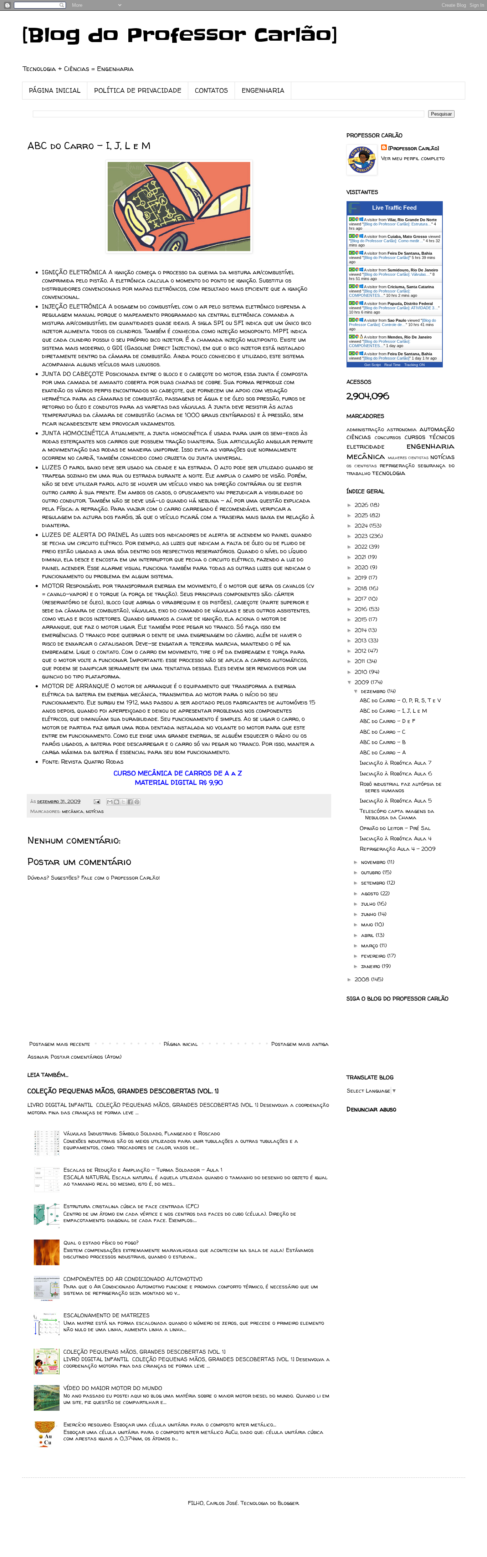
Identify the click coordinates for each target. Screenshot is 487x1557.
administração (365, 429)
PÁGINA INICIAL (55, 90)
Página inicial (181, 1044)
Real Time (392, 365)
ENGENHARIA (263, 90)
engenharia (430, 446)
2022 (362, 546)
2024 (362, 525)
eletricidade (366, 446)
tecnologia (388, 472)
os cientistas (362, 465)
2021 (361, 557)
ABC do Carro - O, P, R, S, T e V (400, 700)
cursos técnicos (430, 436)
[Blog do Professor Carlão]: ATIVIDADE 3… (401, 308)
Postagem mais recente (59, 1044)
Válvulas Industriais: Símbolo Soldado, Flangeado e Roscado (141, 1133)
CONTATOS (211, 90)
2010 (362, 672)
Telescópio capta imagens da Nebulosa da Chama (397, 814)
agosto (370, 893)
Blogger (288, 1503)
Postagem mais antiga (300, 1044)
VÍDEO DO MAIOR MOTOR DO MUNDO (112, 1388)
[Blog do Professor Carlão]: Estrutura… (397, 224)
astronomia (402, 429)
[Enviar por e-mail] (109, 801)
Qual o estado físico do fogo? (101, 1242)
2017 (361, 598)
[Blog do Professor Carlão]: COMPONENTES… (379, 293)
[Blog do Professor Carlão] (180, 35)
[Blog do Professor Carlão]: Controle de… (392, 322)
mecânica (72, 811)
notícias (95, 811)
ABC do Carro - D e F (387, 721)
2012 (361, 651)
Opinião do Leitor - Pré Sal (395, 828)
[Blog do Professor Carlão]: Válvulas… (397, 274)
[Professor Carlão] (413, 148)
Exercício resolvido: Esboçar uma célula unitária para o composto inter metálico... (169, 1424)
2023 (362, 536)
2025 (362, 515)
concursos (388, 437)
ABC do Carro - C (382, 732)
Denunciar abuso (371, 1109)
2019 (362, 577)
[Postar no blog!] (116, 801)
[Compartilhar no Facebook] (130, 801)
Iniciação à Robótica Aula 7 (395, 763)
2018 (362, 588)
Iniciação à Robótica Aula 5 (396, 800)
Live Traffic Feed (394, 208)
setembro (374, 882)
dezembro (374, 691)
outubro (372, 872)
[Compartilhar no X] (123, 801)
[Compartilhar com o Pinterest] (136, 801)
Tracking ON (414, 365)
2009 (363, 682)
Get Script (372, 365)
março (370, 945)
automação (437, 428)
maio (368, 924)
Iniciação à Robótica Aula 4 (395, 838)
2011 (361, 661)
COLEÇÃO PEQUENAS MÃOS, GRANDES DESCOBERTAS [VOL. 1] (123, 1091)
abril (368, 935)
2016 (362, 609)
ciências (359, 436)
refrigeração (397, 465)
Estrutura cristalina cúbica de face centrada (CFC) (131, 1206)
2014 (361, 630)
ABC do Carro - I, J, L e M (393, 710)
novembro (374, 862)
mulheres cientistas (408, 457)
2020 (362, 567)
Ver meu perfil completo (413, 158)
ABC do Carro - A (383, 752)
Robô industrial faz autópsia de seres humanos (401, 787)
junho (369, 914)
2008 (363, 979)
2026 (362, 505)
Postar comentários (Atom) (86, 1056)
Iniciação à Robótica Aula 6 (396, 773)
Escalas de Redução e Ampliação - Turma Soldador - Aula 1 (142, 1170)
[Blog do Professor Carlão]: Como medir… (386, 241)
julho (369, 903)
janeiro (371, 966)
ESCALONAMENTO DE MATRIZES (106, 1315)
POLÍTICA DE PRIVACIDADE (137, 90)
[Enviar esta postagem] (97, 801)
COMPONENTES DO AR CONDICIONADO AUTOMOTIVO (133, 1279)
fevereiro (374, 956)
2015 (362, 619)
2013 (361, 640)
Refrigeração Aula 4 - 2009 (398, 849)
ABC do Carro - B (383, 742)
